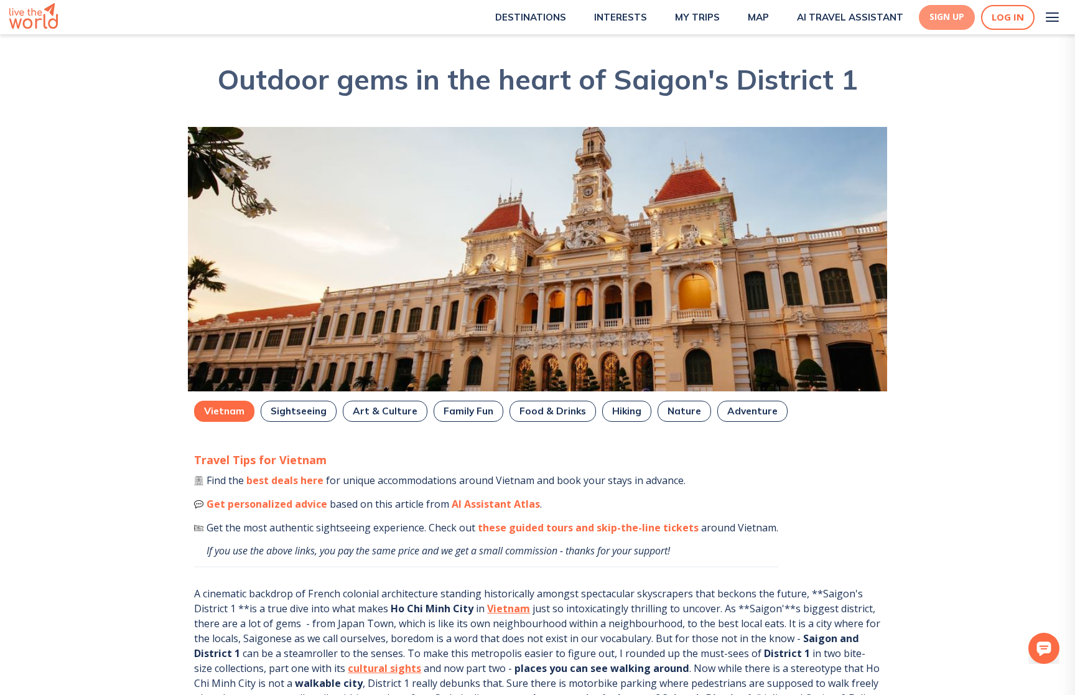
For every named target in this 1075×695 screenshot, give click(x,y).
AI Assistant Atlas (496, 504)
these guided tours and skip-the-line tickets (588, 527)
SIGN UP (946, 17)
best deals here (284, 480)
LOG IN (1008, 17)
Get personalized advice (267, 504)
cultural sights (384, 668)
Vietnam (508, 608)
